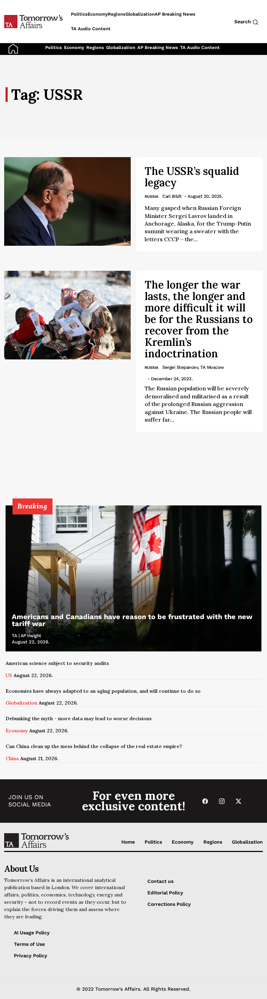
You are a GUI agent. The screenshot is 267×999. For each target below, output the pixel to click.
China (12, 758)
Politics (53, 47)
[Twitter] (238, 801)
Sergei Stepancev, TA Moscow (193, 367)
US (9, 675)
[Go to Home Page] (13, 48)
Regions (95, 47)
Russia (151, 196)
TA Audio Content (200, 47)
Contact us (160, 881)
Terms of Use (29, 944)
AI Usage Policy (32, 932)
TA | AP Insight (26, 635)
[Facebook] (205, 801)
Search (243, 21)
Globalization (120, 47)
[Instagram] (222, 801)
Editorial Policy (165, 892)
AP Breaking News (157, 47)
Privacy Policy (30, 955)
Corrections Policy (169, 904)
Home (128, 842)
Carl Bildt (171, 196)
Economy (74, 47)
